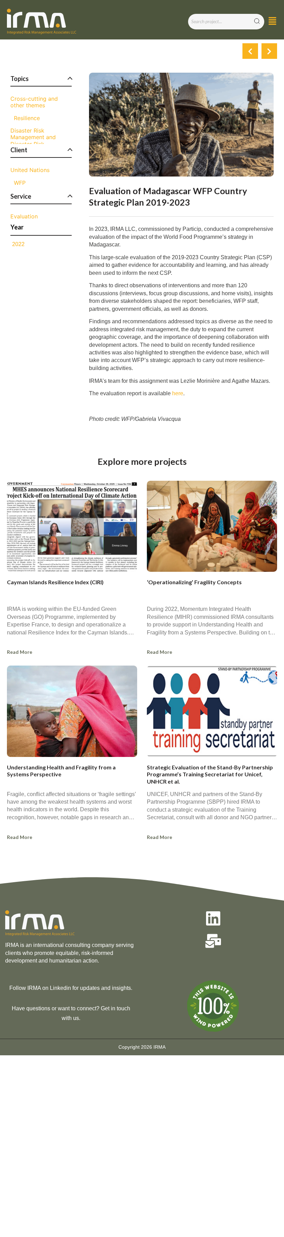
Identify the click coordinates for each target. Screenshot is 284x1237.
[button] (272, 21)
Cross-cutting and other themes (34, 102)
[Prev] (250, 51)
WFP (20, 182)
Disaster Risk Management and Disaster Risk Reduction (33, 140)
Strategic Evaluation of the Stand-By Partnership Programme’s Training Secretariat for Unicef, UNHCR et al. (210, 774)
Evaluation (24, 216)
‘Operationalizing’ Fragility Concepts (194, 582)
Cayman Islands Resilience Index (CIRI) (55, 582)
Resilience (27, 118)
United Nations (30, 170)
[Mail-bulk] (213, 941)
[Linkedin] (213, 918)
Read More (19, 652)
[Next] (269, 51)
